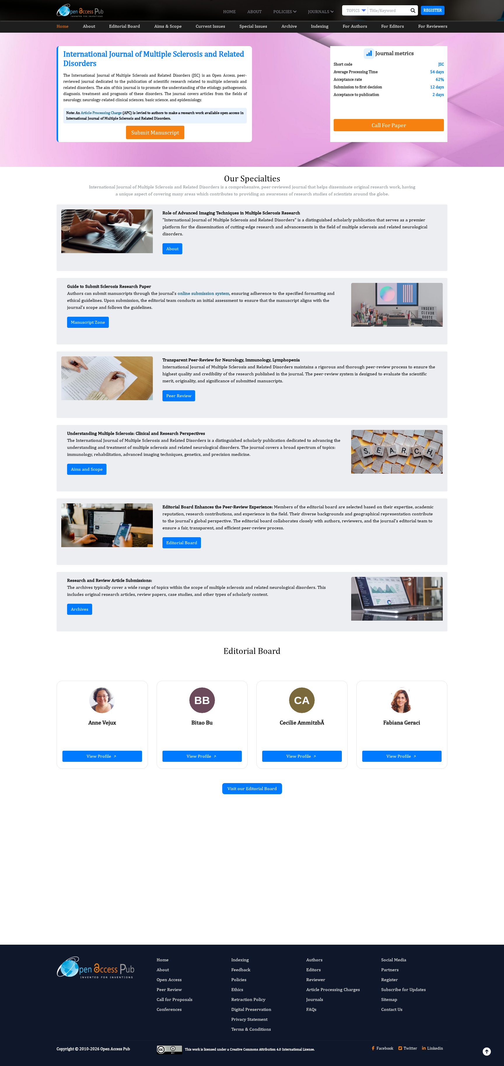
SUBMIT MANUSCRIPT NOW (310, 905)
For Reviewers (432, 26)
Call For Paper (389, 125)
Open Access (169, 979)
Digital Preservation (251, 1009)
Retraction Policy (248, 999)
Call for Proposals (174, 999)
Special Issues (253, 26)
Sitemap (389, 999)
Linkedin (434, 1048)
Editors (313, 969)
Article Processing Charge (101, 113)
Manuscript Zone (88, 322)
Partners (390, 969)
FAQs (311, 1009)
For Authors (355, 26)
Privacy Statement (249, 1019)
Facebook (384, 1048)
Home (229, 11)
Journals (319, 11)
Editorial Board (124, 26)
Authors (314, 959)
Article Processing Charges (333, 989)
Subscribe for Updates (403, 989)
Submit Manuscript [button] (155, 132)
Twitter (410, 1048)
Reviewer (315, 979)
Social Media (393, 959)
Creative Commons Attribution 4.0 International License (272, 1049)
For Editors (392, 26)
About (254, 11)
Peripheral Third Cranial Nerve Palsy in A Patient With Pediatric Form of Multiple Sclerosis (187, 874)
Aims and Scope (87, 469)
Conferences (169, 1009)
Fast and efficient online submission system (216, 905)
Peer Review (178, 395)
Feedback (240, 969)
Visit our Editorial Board (252, 788)
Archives (79, 609)
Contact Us (391, 1009)
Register (433, 10)
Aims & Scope (168, 26)
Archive (289, 26)
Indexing (319, 26)
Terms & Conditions (251, 1029)
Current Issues (210, 26)
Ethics (237, 989)
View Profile (99, 756)
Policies (283, 11)
